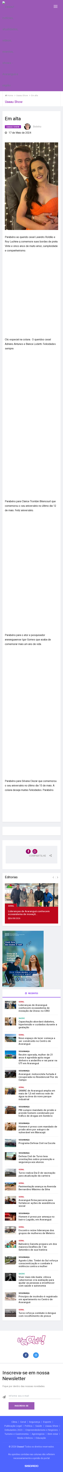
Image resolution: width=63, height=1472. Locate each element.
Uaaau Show (12, 127)
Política (28, 1426)
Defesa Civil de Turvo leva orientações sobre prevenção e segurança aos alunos (36, 1159)
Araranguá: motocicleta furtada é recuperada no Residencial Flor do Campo (38, 1077)
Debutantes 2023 (13, 1430)
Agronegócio (38, 1434)
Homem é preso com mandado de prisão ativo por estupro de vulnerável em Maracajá (38, 1129)
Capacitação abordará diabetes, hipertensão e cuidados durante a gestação (38, 1024)
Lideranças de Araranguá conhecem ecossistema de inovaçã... (29, 913)
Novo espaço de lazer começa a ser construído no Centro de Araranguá (37, 1041)
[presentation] (53, 877)
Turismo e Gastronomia (16, 1434)
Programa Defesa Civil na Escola (37, 1143)
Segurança (24, 1051)
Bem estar (53, 1434)
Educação (41, 1438)
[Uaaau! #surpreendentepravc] (10, 45)
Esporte (47, 1422)
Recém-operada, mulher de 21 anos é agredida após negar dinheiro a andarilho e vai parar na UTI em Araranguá (38, 1059)
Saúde (22, 1018)
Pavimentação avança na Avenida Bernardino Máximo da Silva (37, 1188)
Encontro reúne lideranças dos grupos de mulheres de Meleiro (37, 1232)
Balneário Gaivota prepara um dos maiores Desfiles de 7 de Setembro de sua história (38, 1247)
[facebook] (26, 1355)
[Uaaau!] (31, 1340)
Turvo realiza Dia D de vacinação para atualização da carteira (37, 1174)
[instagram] (36, 1355)
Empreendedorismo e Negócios (42, 1430)
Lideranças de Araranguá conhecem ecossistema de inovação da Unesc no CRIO (34, 1008)
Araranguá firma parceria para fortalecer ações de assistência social (37, 1203)
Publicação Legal (13, 1426)
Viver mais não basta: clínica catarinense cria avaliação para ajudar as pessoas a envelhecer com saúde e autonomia (37, 1281)
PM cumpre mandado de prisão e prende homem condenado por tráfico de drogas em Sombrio (37, 1113)
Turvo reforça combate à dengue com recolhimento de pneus (37, 1314)
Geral (11, 906)
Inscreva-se (21, 1405)
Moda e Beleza (25, 1438)
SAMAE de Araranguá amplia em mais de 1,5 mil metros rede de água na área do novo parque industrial (37, 1095)
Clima (14, 1422)
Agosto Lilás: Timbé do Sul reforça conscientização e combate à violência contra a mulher (38, 1263)
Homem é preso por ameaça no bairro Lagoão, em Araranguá (36, 1218)
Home (10, 95)
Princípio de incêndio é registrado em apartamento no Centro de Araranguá (38, 1299)
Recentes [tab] (33, 993)
